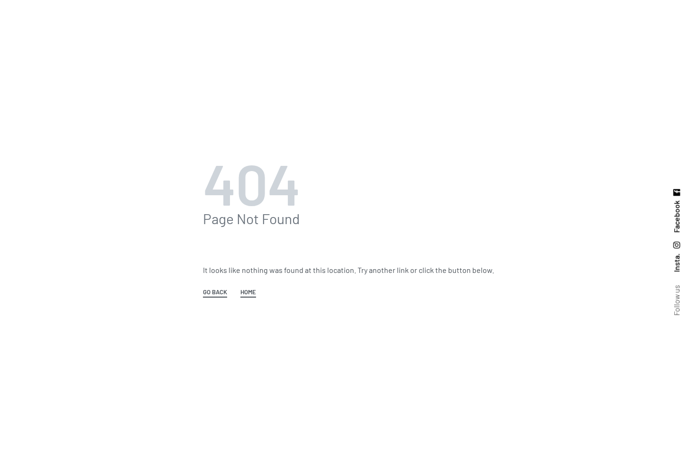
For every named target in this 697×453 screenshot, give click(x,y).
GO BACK (215, 292)
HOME (248, 292)
